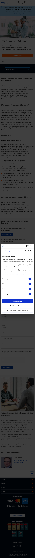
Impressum (8, 272)
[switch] (30, 284)
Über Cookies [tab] (29, 250)
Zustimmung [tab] (6, 250)
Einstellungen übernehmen (17, 306)
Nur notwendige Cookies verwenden (17, 310)
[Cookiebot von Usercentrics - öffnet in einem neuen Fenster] (26, 246)
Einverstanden (17, 301)
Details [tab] (18, 250)
